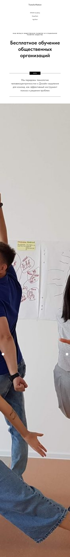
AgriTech (35, 19)
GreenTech (35, 16)
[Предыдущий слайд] (3, 354)
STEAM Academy (35, 13)
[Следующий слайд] (67, 354)
